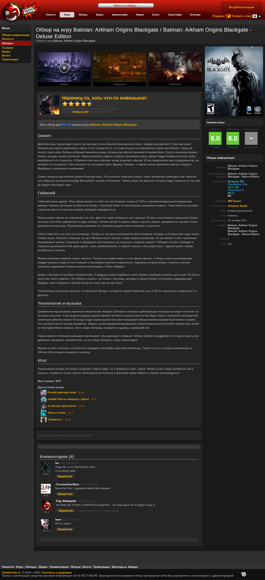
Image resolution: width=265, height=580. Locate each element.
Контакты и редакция (57, 572)
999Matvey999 (80, 112)
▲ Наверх (131, 566)
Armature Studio (238, 206)
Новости (50, 14)
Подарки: (218, 15)
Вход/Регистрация (241, 7)
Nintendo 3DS (236, 181)
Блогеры (195, 14)
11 (69, 419)
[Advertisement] (234, 275)
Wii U (231, 193)
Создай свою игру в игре (62, 392)
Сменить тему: (242, 15)
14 (83, 392)
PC (229, 196)
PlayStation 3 (236, 190)
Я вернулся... (55, 419)
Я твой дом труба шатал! (62, 406)
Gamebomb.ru (11, 572)
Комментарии (119, 14)
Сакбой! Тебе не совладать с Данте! (68, 399)
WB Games (234, 201)
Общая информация (16, 34)
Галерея (7, 47)
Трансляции (175, 14)
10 (83, 406)
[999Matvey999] (49, 113)
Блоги (155, 14)
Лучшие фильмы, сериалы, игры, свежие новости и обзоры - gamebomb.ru (20, 11)
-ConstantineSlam (67, 484)
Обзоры (83, 14)
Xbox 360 (233, 187)
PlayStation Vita (237, 184)
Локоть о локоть (57, 412)
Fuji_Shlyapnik (66, 500)
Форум (140, 14)
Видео (99, 14)
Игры (67, 14)
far (57, 463)
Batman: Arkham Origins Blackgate (114, 124)
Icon (58, 519)
